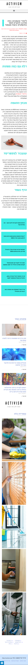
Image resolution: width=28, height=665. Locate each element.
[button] (14, 10)
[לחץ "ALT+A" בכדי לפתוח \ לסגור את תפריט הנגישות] (2, 663)
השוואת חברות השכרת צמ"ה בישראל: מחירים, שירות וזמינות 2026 (15, 250)
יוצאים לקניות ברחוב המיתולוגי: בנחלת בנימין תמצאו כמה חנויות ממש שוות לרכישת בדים (15, 390)
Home (25, 28)
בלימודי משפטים (21, 94)
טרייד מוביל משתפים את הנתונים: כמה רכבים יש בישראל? (15, 290)
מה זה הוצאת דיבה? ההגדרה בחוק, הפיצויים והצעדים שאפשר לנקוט (16, 277)
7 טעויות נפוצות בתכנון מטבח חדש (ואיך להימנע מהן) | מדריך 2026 (14, 237)
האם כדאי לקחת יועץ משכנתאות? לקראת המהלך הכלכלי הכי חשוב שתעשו (14, 264)
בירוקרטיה (21, 28)
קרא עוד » (24, 344)
